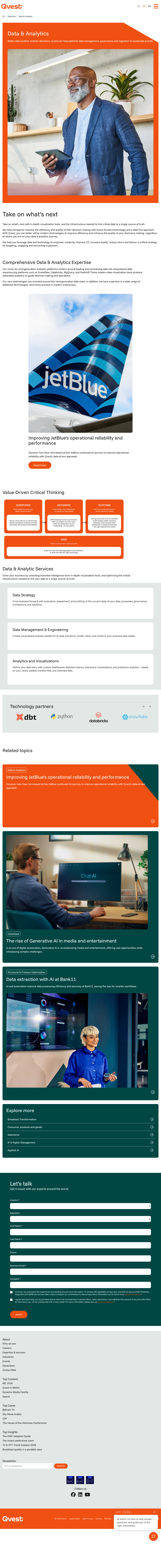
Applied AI (13, 1150)
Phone (13, 1252)
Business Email (18, 1265)
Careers (7, 1348)
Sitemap (107, 1518)
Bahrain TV (9, 1409)
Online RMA (9, 1370)
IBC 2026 (8, 1383)
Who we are (9, 1343)
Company (15, 1278)
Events (6, 1361)
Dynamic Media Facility (15, 1392)
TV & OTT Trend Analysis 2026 (19, 1445)
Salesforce (13, 1134)
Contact (98, 1518)
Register (61, 1466)
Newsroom (9, 1365)
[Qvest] (11, 6)
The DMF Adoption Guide (17, 1436)
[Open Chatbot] (139, 6)
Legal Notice (74, 1518)
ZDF (5, 1418)
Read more (40, 465)
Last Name (16, 1239)
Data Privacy (87, 1518)
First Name (16, 1225)
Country (14, 1200)
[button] (144, 706)
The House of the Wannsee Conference (25, 1422)
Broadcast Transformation (22, 1119)
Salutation (15, 1213)
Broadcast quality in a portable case (22, 1449)
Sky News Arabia (12, 1414)
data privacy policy (133, 1294)
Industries (8, 1356)
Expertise (12, 16)
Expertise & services (14, 1352)
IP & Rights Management (21, 1142)
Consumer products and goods (25, 1127)
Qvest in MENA (11, 1387)
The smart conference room (18, 1440)
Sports (6, 1396)
